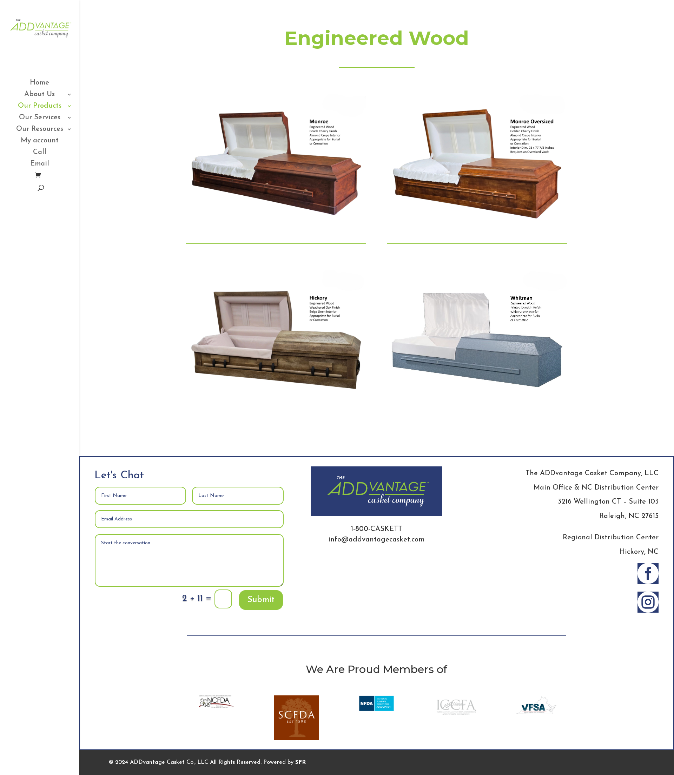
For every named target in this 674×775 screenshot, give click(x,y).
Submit (261, 600)
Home (39, 83)
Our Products (39, 106)
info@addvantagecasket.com (376, 539)
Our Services (39, 118)
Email (39, 164)
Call (39, 153)
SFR (300, 762)
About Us (39, 95)
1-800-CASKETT (376, 529)
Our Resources (39, 130)
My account (40, 141)
